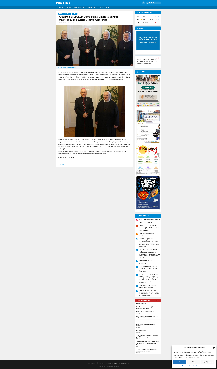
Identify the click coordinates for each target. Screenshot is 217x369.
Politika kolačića (186, 365)
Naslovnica (60, 7)
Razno (108, 7)
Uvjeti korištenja (195, 365)
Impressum (202, 365)
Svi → (158, 300)
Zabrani (194, 362)
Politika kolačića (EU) (111, 363)
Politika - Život (92, 7)
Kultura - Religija (64, 13)
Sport (102, 7)
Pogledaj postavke (208, 362)
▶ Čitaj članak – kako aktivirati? (67, 67)
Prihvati (180, 362)
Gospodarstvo (79, 7)
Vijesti (69, 7)
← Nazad (61, 164)
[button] (213, 347)
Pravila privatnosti (124, 363)
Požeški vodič (63, 3)
